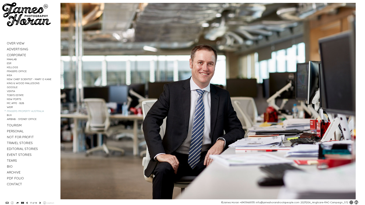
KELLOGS (12, 67)
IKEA (9, 75)
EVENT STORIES (19, 155)
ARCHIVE (14, 172)
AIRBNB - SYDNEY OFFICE (21, 119)
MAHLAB (12, 59)
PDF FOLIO (15, 178)
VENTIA (11, 91)
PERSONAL (15, 131)
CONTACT (14, 184)
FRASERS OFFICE (17, 71)
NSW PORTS (14, 99)
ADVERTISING (17, 49)
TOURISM (14, 125)
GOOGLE (12, 87)
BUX (9, 115)
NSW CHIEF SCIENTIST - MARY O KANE (29, 79)
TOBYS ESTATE (15, 95)
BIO (10, 166)
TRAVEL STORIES (20, 143)
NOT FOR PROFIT (20, 137)
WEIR (10, 107)
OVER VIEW (15, 43)
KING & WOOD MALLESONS (23, 83)
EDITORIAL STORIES (22, 149)
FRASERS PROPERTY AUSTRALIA (25, 111)
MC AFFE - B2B (15, 103)
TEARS (12, 160)
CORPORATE (16, 55)
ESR (9, 63)
